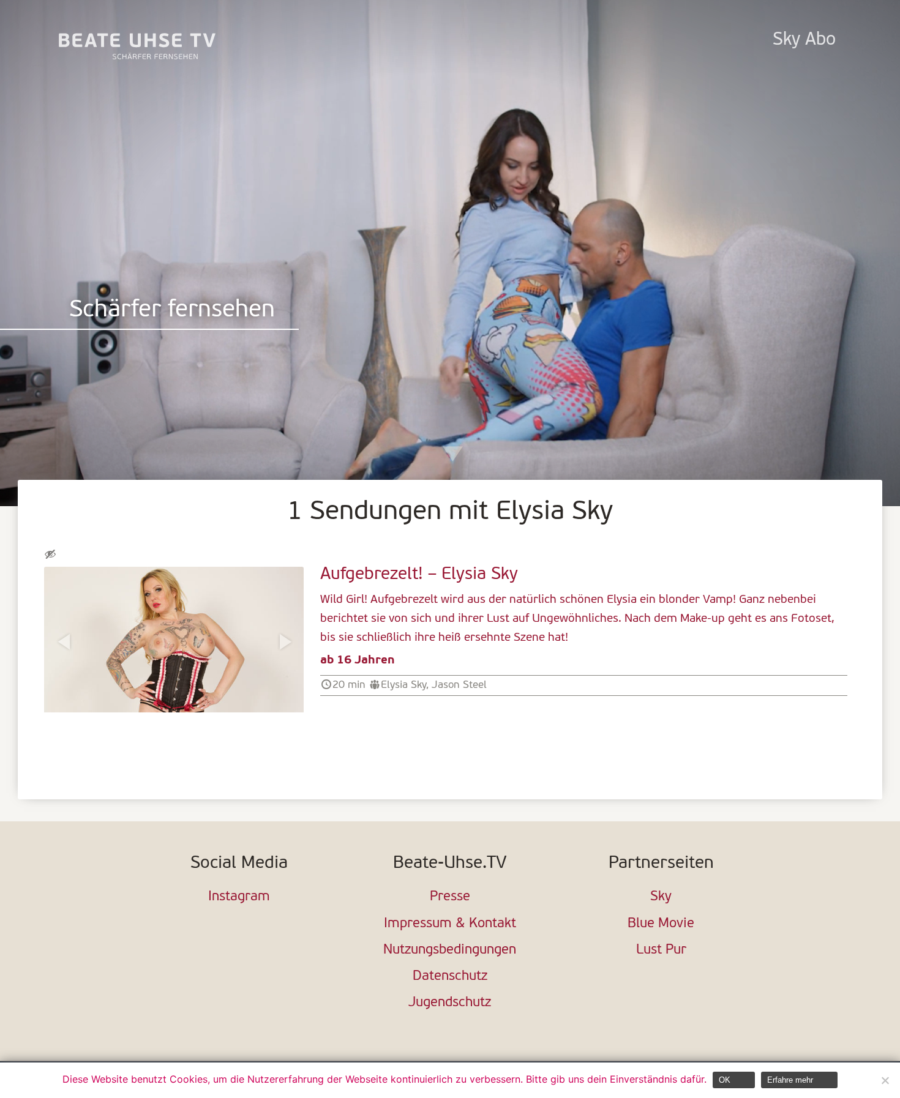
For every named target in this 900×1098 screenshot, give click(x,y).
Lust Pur (661, 950)
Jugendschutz (449, 1002)
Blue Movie (661, 923)
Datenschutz (450, 976)
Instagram (239, 897)
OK (724, 1080)
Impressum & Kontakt (450, 923)
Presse (450, 897)
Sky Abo (804, 40)
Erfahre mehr (790, 1080)
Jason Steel (459, 685)
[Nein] (885, 1080)
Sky (661, 897)
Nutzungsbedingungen (449, 950)
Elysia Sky (403, 685)
